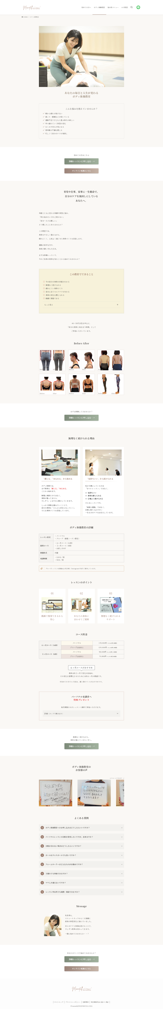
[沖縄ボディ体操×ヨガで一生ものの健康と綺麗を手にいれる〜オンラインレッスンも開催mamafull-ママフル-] (31, 7)
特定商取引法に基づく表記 (100, 1002)
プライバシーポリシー (72, 1002)
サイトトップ (58, 1002)
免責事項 (86, 1002)
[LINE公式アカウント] (138, 7)
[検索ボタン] (131, 7)
